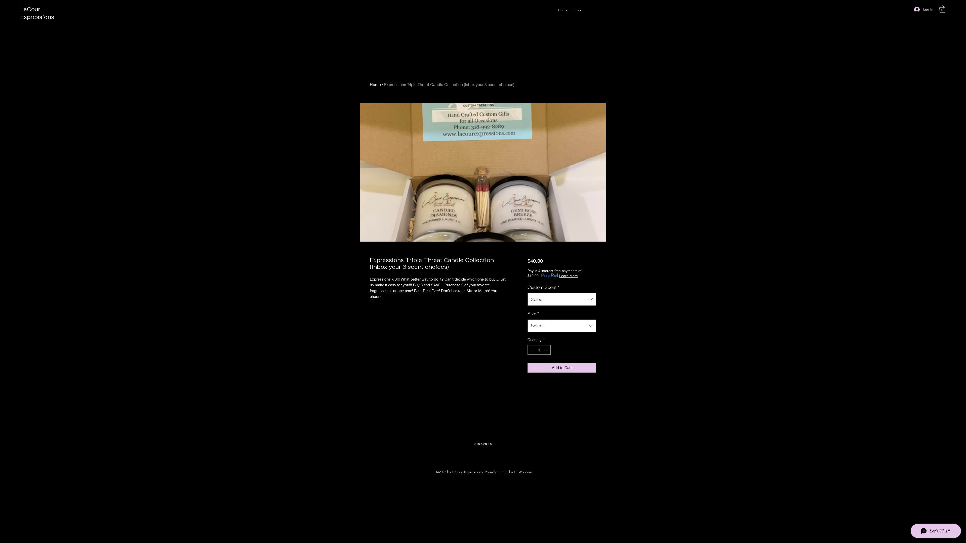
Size (533, 313)
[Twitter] (483, 455)
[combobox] (562, 299)
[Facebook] (475, 455)
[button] (942, 9)
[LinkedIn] (490, 455)
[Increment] (546, 350)
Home (375, 84)
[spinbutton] (539, 350)
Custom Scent (543, 287)
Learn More (568, 276)
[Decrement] (531, 350)
